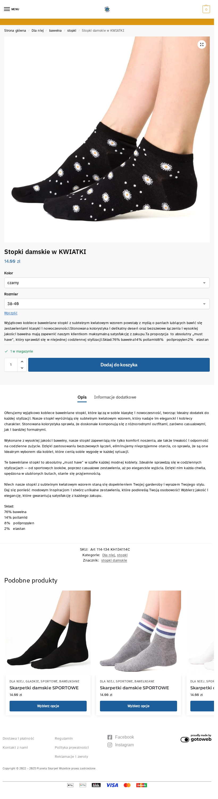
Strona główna (15, 30)
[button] (205, 9)
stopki (72, 30)
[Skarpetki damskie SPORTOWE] (48, 633)
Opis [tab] (82, 397)
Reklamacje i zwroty (71, 756)
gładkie (32, 681)
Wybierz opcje (48, 706)
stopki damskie (114, 560)
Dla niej (38, 30)
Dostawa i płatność (18, 738)
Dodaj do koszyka (118, 365)
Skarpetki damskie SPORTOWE (44, 687)
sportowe (49, 681)
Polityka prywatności (72, 747)
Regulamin (64, 738)
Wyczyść (11, 313)
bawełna (55, 30)
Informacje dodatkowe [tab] (115, 397)
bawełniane (69, 681)
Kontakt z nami (15, 747)
